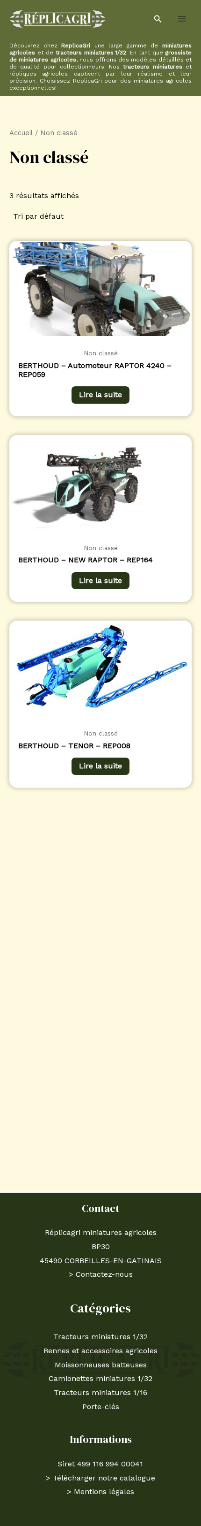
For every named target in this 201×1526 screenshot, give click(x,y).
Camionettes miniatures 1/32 (100, 1378)
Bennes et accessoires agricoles (100, 1350)
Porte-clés (100, 1406)
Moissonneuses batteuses (101, 1364)
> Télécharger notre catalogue (100, 1477)
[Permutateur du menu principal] (182, 19)
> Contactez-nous (101, 1274)
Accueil (21, 133)
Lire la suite (100, 394)
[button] (158, 19)
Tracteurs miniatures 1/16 (100, 1392)
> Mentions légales (100, 1491)
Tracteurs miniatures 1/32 (100, 1336)
